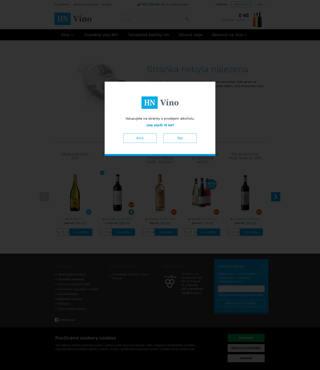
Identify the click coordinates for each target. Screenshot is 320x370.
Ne (180, 138)
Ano (140, 138)
